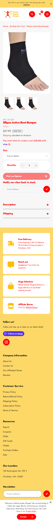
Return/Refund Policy (12, 396)
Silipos (6, 126)
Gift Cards (7, 440)
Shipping (7, 135)
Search (6, 427)
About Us (7, 361)
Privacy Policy (9, 391)
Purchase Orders (10, 450)
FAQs (5, 436)
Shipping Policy (10, 401)
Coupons (7, 431)
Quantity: (11, 165)
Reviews (6, 375)
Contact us (22, 265)
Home (5, 26)
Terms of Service (10, 410)
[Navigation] (47, 14)
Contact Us (8, 365)
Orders (6, 445)
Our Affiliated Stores (12, 370)
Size (5, 150)
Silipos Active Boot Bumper (38, 26)
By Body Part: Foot (17, 26)
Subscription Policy (12, 405)
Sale (5, 454)
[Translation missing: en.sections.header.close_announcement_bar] (51, 3)
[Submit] (46, 493)
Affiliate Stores (31, 307)
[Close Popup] (50, 502)
